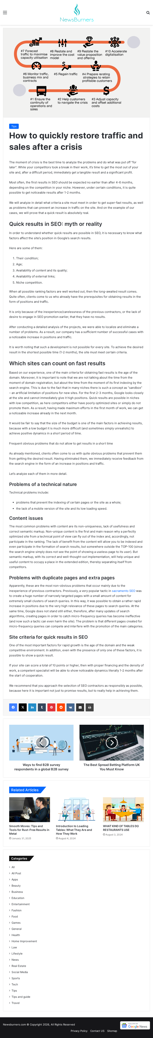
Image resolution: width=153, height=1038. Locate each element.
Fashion (17, 910)
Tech (15, 984)
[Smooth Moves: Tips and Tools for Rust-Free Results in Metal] (29, 809)
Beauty (16, 885)
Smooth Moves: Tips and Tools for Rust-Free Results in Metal (29, 829)
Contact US (97, 1030)
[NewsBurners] (76, 12)
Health (16, 935)
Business (17, 891)
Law (14, 947)
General (17, 928)
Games (16, 922)
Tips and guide (21, 996)
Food (15, 916)
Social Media (20, 972)
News (15, 959)
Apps (15, 879)
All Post (16, 873)
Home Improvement (24, 941)
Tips (14, 126)
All (13, 867)
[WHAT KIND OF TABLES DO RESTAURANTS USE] (123, 809)
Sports (16, 978)
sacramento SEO (123, 591)
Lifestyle (17, 953)
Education (18, 898)
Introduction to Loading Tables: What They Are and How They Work (74, 829)
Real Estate (19, 965)
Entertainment (21, 904)
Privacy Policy (79, 1030)
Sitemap (112, 1030)
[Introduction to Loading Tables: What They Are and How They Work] (76, 809)
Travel (16, 1003)
